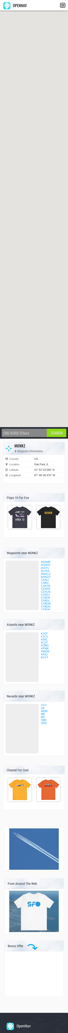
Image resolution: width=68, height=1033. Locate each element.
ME (43, 714)
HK (43, 708)
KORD (45, 645)
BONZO (45, 576)
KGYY (44, 657)
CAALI (45, 579)
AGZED (45, 565)
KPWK (45, 648)
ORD (44, 723)
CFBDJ (45, 594)
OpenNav (23, 1026)
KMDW (45, 651)
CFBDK (45, 597)
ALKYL (45, 568)
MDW (44, 711)
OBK (44, 720)
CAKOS (45, 585)
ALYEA (45, 571)
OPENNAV (19, 5)
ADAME (46, 562)
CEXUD (46, 591)
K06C (44, 639)
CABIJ (45, 582)
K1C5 (44, 636)
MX (43, 717)
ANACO (46, 573)
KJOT (44, 633)
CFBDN (45, 606)
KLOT (44, 642)
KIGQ (44, 654)
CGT (44, 705)
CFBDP (45, 609)
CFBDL (45, 600)
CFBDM (46, 603)
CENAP (45, 588)
